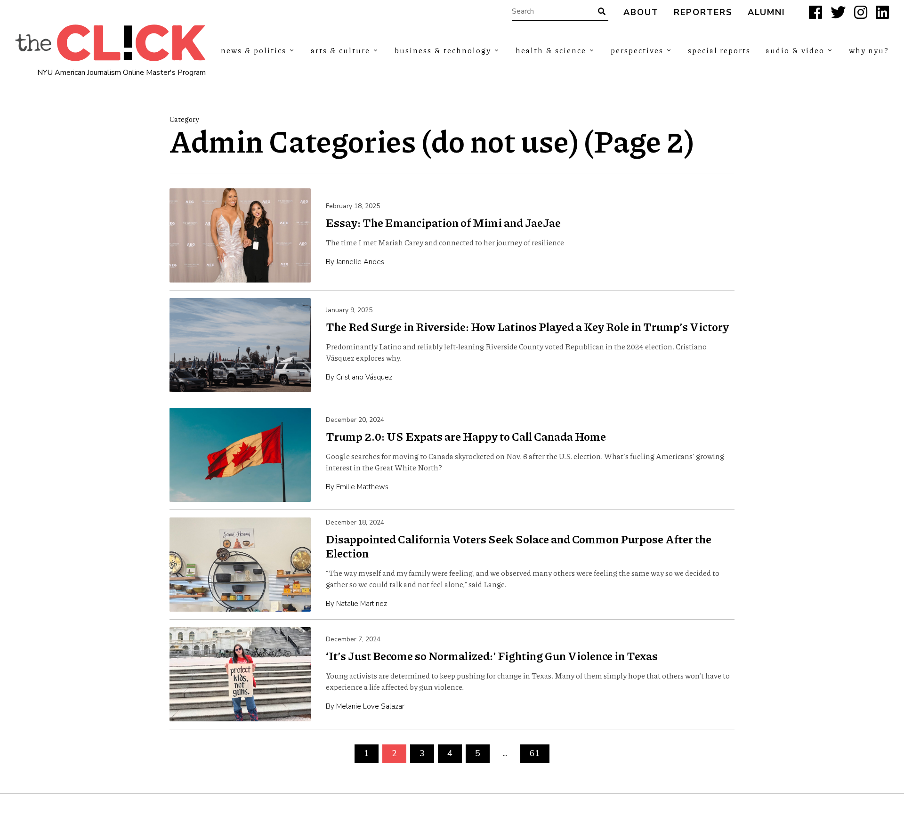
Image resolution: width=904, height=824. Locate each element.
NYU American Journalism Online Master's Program (121, 72)
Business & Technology (443, 50)
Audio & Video (795, 50)
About (641, 12)
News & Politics (253, 50)
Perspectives (637, 50)
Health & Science (551, 50)
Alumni (766, 12)
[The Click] (110, 42)
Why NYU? (869, 50)
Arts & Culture (340, 50)
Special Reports (719, 50)
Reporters (703, 12)
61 (535, 753)
